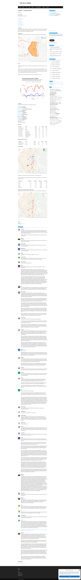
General (58, 100)
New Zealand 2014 (53, 110)
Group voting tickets (52, 101)
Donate (44, 7)
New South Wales (52, 13)
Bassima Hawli (20, 117)
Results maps (21, 25)
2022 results (20, 23)
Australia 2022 (53, 92)
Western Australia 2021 (52, 124)
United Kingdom (60, 120)
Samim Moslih (20, 110)
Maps (29, 7)
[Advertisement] (47, 3)
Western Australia (55, 123)
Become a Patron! (20, 219)
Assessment (20, 22)
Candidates (20, 21)
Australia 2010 (52, 89)
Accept (69, 576)
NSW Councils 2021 (53, 112)
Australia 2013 (58, 89)
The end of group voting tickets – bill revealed (56, 51)
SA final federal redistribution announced (55, 55)
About (23, 7)
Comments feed (20, 574)
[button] (79, 570)
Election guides (38, 7)
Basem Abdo (20, 115)
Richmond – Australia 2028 (56, 74)
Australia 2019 (58, 90)
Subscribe (51, 40)
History (20, 20)
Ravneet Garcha (20, 113)
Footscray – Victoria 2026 (55, 70)
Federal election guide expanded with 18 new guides (56, 49)
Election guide (56, 97)
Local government (54, 102)
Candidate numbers (53, 96)
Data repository (52, 97)
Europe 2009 (52, 100)
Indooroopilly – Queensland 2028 (57, 68)
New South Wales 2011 (52, 105)
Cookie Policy (68, 578)
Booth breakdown (21, 24)
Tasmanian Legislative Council (53, 120)
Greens (60, 100)
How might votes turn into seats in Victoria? (55, 53)
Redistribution (21, 19)
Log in (19, 571)
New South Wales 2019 (53, 108)
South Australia (52, 119)
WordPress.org (20, 575)
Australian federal (52, 14)
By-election (52, 94)
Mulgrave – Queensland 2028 (56, 76)
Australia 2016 (52, 90)
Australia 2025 (53, 93)
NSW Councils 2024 (52, 113)
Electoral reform (53, 98)
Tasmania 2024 (57, 119)
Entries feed (19, 572)
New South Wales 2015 (53, 106)
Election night (60, 97)
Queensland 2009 (52, 116)
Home (20, 7)
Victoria (50, 12)
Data (26, 7)
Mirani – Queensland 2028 (55, 66)
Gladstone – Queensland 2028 (56, 64)
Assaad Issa (19, 114)
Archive (47, 7)
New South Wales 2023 (54, 109)
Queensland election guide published (55, 47)
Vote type (51, 123)
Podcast (32, 7)
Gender (55, 100)
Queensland (51, 15)
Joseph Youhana (20, 112)
